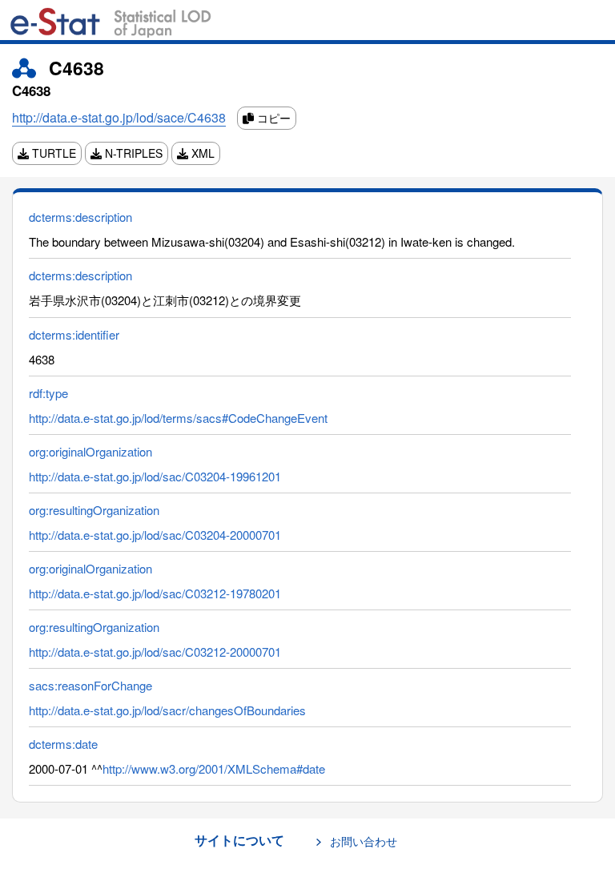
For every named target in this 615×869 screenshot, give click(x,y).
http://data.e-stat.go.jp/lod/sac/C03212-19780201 (155, 593)
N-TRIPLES (132, 153)
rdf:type (48, 392)
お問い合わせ (363, 841)
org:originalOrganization (90, 451)
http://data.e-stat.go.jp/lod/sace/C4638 (119, 117)
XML (201, 153)
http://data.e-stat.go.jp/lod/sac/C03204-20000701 (155, 534)
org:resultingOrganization (94, 509)
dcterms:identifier (74, 334)
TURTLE (52, 153)
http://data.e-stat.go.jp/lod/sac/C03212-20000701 (155, 651)
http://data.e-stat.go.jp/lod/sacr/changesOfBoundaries (167, 710)
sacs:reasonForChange (90, 685)
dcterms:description (80, 216)
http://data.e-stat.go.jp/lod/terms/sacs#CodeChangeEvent (178, 417)
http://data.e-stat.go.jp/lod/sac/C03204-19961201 (155, 476)
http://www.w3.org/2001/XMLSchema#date (213, 768)
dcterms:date (63, 743)
